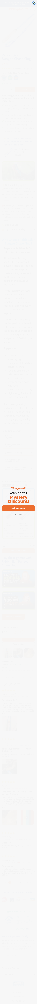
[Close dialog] (33, 3)
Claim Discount (18, 508)
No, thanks (18, 514)
